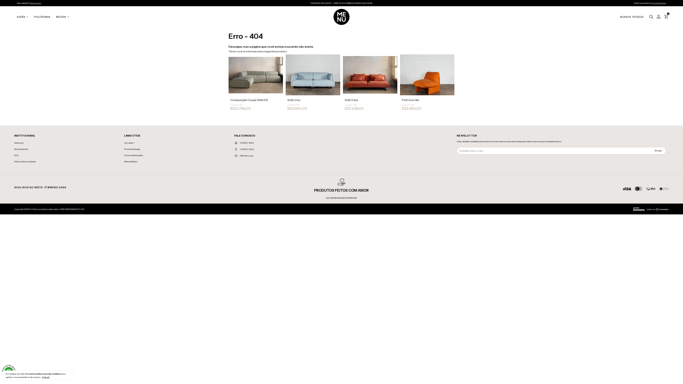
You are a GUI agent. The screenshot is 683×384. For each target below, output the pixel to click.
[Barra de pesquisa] (650, 17)
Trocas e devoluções (133, 155)
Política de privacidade (25, 161)
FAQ (16, 155)
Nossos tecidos (21, 149)
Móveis (61, 16)
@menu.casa (56, 187)
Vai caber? (129, 143)
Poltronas (42, 16)
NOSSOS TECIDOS (632, 16)
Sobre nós (18, 143)
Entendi (45, 377)
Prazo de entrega (132, 149)
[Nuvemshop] (658, 209)
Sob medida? (29, 3)
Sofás (21, 16)
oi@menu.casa (246, 155)
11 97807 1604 (246, 143)
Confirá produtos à (650, 3)
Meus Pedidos (130, 161)
